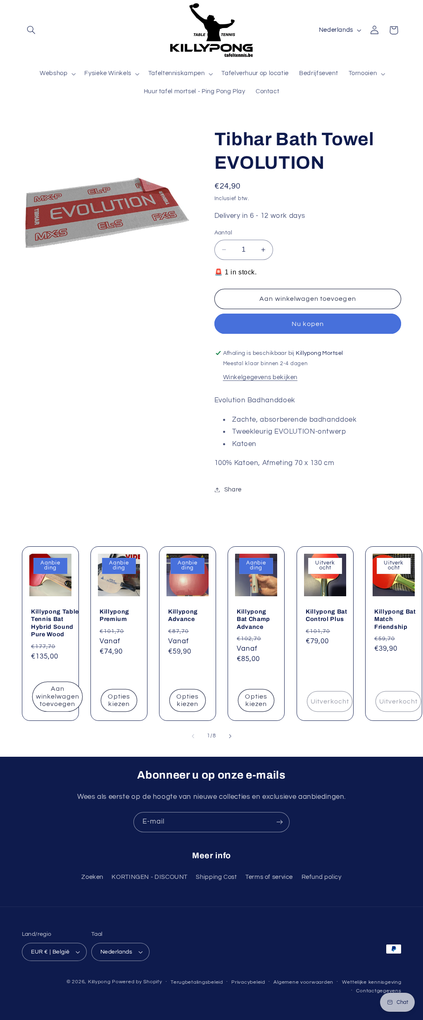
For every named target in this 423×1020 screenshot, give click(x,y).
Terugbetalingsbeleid (197, 982)
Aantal (223, 233)
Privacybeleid (248, 982)
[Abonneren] (279, 822)
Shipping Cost (216, 877)
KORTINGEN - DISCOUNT (150, 877)
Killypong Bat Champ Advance (253, 619)
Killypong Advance (183, 615)
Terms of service (269, 877)
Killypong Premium (114, 615)
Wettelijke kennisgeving (372, 982)
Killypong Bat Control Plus (326, 615)
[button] (31, 30)
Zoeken (92, 877)
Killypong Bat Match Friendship (395, 619)
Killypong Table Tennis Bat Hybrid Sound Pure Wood (55, 623)
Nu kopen (307, 324)
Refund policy (322, 877)
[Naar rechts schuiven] (230, 736)
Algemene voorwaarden (303, 982)
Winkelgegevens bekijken (260, 377)
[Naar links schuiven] (193, 736)
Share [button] (233, 489)
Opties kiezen (119, 700)
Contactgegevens (378, 991)
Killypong (99, 982)
